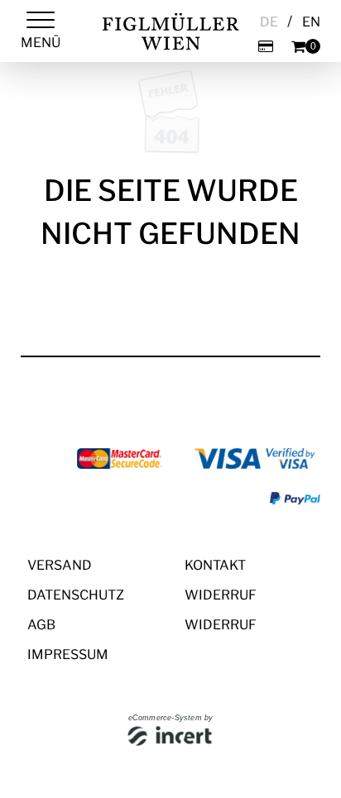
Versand (59, 565)
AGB (41, 625)
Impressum (67, 654)
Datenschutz (75, 595)
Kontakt (215, 565)
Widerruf (221, 595)
